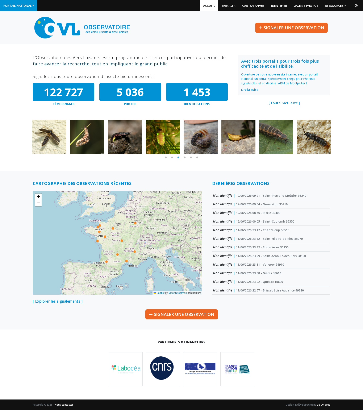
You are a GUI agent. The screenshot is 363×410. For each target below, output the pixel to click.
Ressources (334, 6)
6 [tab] (197, 158)
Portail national (17, 6)
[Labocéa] (125, 369)
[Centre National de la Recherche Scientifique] (163, 369)
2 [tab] (172, 158)
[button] (38, 197)
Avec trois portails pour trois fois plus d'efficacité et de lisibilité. (280, 63)
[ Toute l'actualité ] (284, 103)
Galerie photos (306, 6)
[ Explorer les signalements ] (58, 301)
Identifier (279, 6)
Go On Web (323, 404)
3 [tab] (178, 158)
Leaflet (160, 292)
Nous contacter (64, 404)
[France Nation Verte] (237, 369)
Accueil (209, 6)
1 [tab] (166, 158)
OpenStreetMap (178, 292)
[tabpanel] (49, 137)
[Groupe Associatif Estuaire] (200, 369)
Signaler (228, 6)
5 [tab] (191, 158)
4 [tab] (185, 158)
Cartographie (253, 6)
